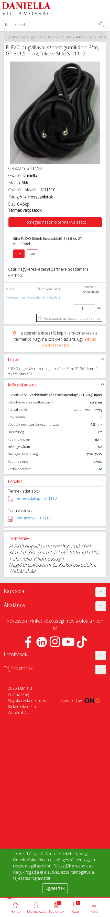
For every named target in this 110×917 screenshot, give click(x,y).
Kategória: (30, 197)
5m (32, 254)
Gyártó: (22, 175)
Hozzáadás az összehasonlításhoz (72, 318)
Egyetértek (55, 888)
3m (18, 254)
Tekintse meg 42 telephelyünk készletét (33, 297)
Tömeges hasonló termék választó (55, 222)
